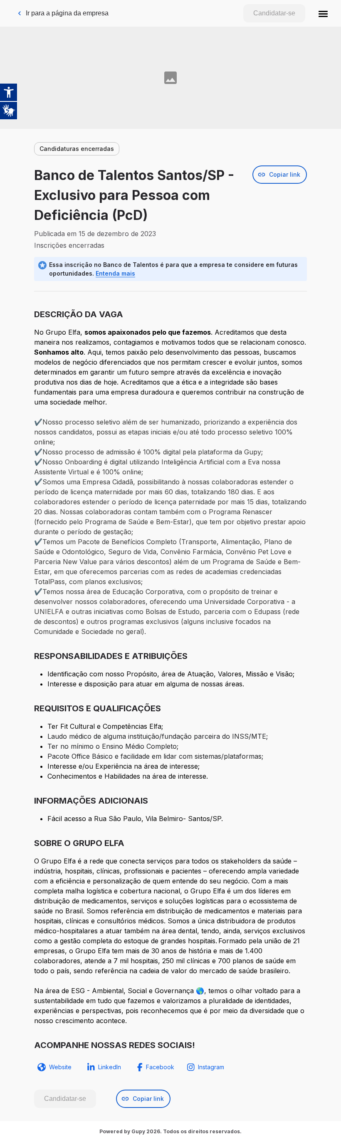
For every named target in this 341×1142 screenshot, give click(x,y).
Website (60, 1066)
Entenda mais (115, 273)
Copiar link (284, 174)
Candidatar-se (274, 13)
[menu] (323, 13)
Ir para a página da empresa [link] (67, 13)
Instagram (211, 1066)
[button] (323, 13)
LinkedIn (109, 1066)
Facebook (160, 1066)
